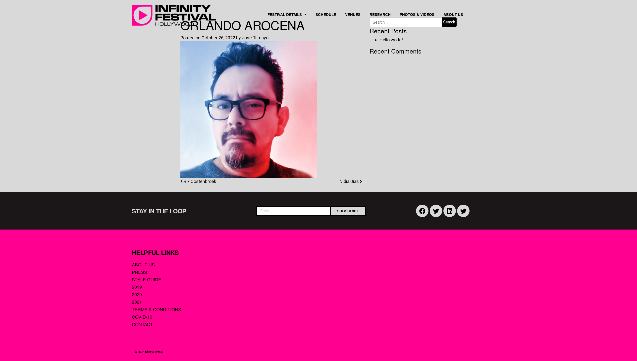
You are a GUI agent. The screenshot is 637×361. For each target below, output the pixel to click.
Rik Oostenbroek (199, 181)
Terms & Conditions (156, 309)
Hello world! (391, 39)
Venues (353, 14)
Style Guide (146, 279)
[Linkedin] (449, 211)
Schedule (326, 14)
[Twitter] (436, 211)
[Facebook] (422, 211)
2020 (137, 294)
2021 (137, 302)
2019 (137, 287)
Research (380, 14)
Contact (142, 324)
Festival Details (284, 14)
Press (139, 272)
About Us (453, 14)
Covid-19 (142, 316)
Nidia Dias (349, 181)
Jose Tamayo (255, 37)
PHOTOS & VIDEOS (417, 14)
